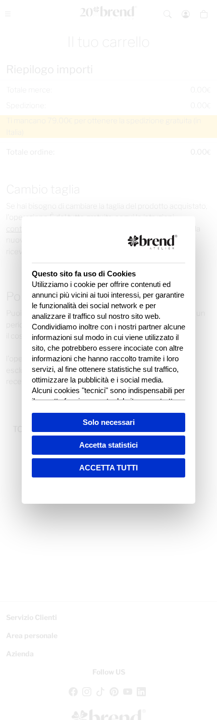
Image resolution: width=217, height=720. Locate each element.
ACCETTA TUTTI (108, 467)
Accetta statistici (108, 445)
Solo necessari (109, 422)
